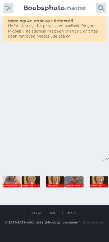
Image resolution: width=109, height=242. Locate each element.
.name (54, 7)
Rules (54, 213)
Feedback (36, 213)
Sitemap (71, 213)
